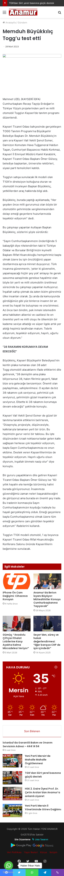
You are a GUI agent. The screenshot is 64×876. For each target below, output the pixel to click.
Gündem (22, 22)
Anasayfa (10, 22)
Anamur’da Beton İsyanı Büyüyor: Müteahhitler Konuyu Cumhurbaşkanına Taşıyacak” (47, 599)
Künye (43, 852)
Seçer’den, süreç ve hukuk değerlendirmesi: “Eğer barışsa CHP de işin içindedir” (46, 641)
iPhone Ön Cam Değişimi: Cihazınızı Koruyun (15, 596)
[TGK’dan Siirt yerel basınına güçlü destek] (12, 777)
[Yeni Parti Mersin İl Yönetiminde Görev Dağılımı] (12, 810)
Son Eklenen (32, 731)
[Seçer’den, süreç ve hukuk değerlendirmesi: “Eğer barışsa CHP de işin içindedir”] (47, 624)
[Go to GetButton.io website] (8, 872)
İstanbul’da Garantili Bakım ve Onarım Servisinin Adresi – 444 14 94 (27, 744)
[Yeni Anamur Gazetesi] (23, 12)
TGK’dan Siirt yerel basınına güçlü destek (31, 3)
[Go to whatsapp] (8, 865)
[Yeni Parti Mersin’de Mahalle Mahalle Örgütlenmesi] (12, 760)
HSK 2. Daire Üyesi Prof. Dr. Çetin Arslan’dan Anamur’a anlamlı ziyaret (42, 792)
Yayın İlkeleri (31, 852)
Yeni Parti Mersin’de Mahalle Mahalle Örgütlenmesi (37, 759)
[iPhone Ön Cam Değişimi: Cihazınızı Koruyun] (17, 581)
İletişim (53, 852)
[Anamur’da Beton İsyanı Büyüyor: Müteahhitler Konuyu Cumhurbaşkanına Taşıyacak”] (47, 581)
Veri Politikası (14, 852)
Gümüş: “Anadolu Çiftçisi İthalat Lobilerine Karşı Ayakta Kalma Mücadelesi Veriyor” (16, 641)
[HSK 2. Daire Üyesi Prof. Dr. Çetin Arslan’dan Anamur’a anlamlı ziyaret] (12, 793)
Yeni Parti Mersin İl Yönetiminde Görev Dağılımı (43, 807)
